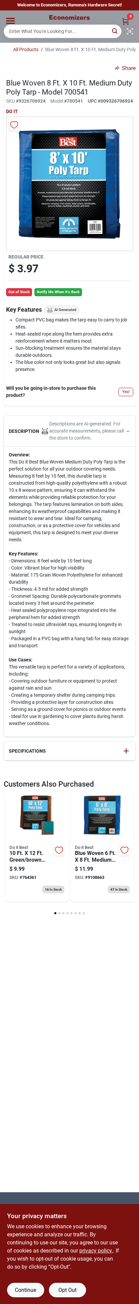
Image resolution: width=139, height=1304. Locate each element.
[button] (69, 431)
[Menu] (10, 20)
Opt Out (67, 1290)
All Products (25, 49)
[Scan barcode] (130, 31)
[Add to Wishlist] (14, 125)
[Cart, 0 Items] (125, 21)
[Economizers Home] (69, 17)
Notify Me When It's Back (58, 292)
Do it (12, 111)
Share (129, 68)
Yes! (126, 391)
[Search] (115, 30)
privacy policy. (96, 1250)
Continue (25, 1290)
